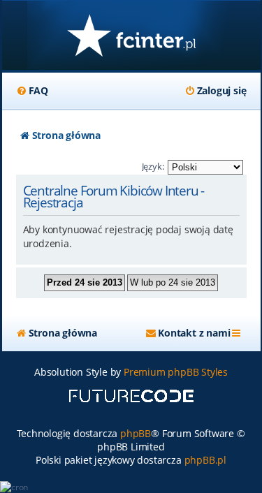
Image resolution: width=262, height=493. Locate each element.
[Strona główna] (131, 37)
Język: (153, 166)
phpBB (135, 433)
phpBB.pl (205, 459)
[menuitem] (32, 91)
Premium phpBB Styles (176, 371)
